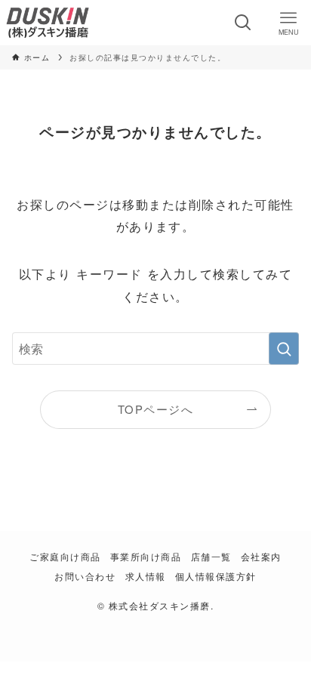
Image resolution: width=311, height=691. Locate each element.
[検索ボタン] (243, 22)
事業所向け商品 (145, 556)
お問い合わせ (84, 576)
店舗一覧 (211, 556)
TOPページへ (155, 409)
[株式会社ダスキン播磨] (47, 22)
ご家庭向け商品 (64, 556)
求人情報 (145, 576)
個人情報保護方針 (216, 576)
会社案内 (261, 556)
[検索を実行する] (284, 348)
